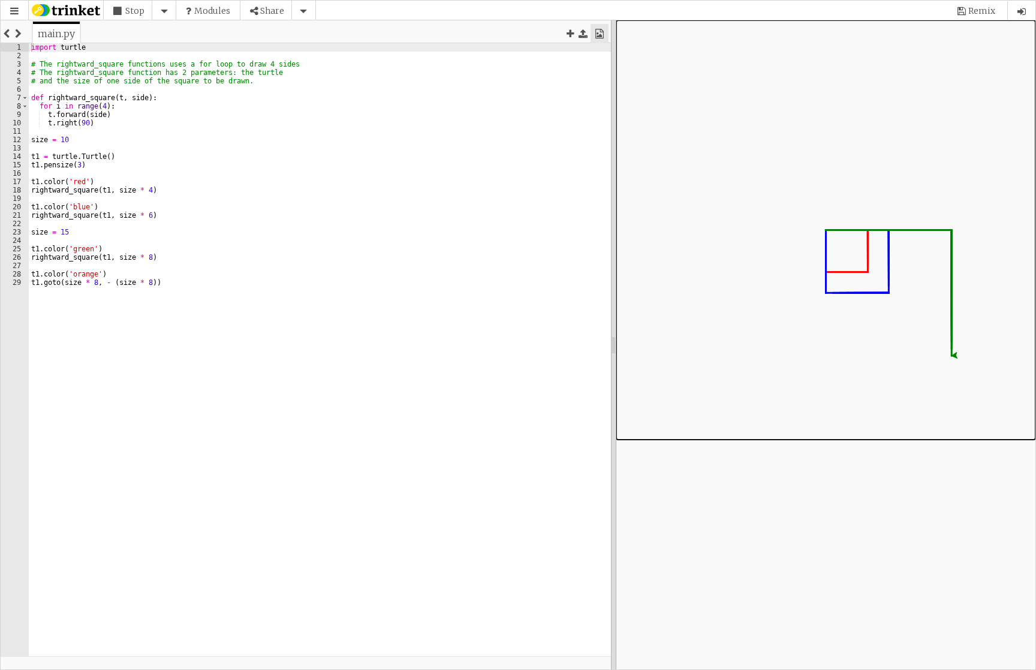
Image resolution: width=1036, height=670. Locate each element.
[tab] (56, 34)
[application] (825, 230)
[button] (14, 11)
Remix (981, 11)
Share (272, 11)
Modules (212, 11)
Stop (134, 11)
